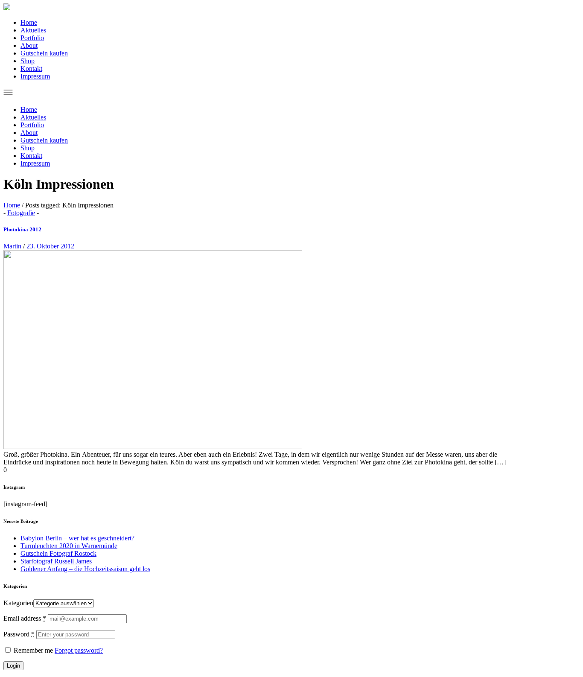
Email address (24, 618)
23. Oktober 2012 (50, 246)
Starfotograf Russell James (56, 561)
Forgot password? (79, 650)
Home (11, 205)
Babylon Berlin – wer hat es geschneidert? (77, 538)
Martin (12, 246)
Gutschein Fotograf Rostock (58, 553)
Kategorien (18, 603)
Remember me (32, 650)
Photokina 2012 (22, 229)
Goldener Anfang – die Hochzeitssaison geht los (85, 568)
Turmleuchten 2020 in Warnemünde (68, 545)
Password (19, 634)
